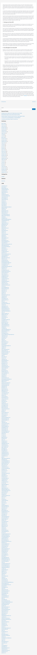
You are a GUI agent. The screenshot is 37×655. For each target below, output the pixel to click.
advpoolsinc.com (4, 486)
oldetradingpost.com (4, 256)
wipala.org (3, 355)
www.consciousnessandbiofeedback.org (7, 582)
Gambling (3, 176)
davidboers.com (4, 520)
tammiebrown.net (4, 438)
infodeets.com (4, 193)
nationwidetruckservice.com (6, 473)
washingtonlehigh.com (5, 569)
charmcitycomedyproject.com (6, 417)
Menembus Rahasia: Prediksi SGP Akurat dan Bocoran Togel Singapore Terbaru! (13, 116)
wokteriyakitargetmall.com (5, 324)
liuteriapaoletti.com (4, 459)
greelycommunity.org (5, 407)
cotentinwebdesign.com (5, 255)
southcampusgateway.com (5, 241)
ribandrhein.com (4, 338)
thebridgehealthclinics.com (5, 511)
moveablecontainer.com (5, 251)
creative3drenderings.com (5, 516)
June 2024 (3, 145)
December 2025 (4, 127)
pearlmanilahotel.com (5, 230)
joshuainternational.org (5, 530)
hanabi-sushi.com (4, 572)
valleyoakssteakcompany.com (6, 490)
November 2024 (4, 140)
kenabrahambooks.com (5, 397)
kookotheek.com (4, 239)
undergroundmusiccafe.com (6, 650)
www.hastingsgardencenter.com (6, 584)
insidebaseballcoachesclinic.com (6, 615)
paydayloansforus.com (5, 210)
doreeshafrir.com (4, 416)
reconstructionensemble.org (6, 468)
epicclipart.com (4, 229)
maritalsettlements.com (5, 452)
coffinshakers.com (4, 422)
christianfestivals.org (5, 444)
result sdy (25, 95)
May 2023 (3, 163)
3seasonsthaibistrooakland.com (6, 345)
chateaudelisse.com (4, 242)
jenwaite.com (3, 626)
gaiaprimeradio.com (4, 437)
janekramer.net (4, 433)
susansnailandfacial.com (5, 531)
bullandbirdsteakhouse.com (5, 558)
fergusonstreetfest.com (5, 610)
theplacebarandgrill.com (5, 484)
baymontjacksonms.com (5, 454)
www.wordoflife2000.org (5, 287)
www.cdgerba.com (4, 599)
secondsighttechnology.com (6, 319)
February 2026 (4, 124)
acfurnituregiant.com (5, 198)
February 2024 (4, 151)
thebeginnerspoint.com (5, 371)
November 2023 (4, 155)
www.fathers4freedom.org (5, 535)
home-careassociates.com (5, 349)
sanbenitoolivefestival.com (5, 366)
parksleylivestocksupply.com (6, 351)
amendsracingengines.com (5, 543)
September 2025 (4, 131)
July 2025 (3, 134)
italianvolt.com (4, 293)
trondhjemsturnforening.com (6, 603)
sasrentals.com (4, 318)
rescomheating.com (4, 645)
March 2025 (3, 137)
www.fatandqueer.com (5, 546)
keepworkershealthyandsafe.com (6, 219)
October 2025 (4, 130)
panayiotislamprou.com (5, 240)
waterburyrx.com (4, 485)
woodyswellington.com (5, 593)
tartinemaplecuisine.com (5, 432)
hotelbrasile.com (4, 247)
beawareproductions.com (5, 418)
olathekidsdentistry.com (5, 307)
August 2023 (3, 159)
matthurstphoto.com (4, 613)
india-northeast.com (4, 273)
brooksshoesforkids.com (5, 505)
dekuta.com (3, 574)
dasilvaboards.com (4, 386)
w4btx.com (3, 312)
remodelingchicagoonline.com (6, 563)
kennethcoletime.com (5, 428)
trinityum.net (3, 588)
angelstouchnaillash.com (5, 313)
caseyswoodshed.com (5, 491)
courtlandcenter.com (5, 479)
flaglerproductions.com (5, 390)
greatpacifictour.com (5, 475)
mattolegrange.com (4, 442)
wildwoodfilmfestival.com (5, 245)
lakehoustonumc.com (5, 525)
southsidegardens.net (5, 587)
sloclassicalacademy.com (5, 385)
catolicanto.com (4, 340)
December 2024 (4, 138)
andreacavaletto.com (5, 350)
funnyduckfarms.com (5, 625)
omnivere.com (4, 200)
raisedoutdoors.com (4, 282)
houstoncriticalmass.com (5, 377)
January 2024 (4, 152)
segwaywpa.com (4, 509)
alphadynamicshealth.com (5, 621)
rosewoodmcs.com (4, 578)
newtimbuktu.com (4, 203)
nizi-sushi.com (4, 434)
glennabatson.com (4, 387)
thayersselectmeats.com (5, 506)
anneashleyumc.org (4, 547)
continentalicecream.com (5, 392)
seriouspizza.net (4, 499)
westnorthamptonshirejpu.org (6, 246)
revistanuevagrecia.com (5, 412)
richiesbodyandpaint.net (5, 189)
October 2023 (4, 156)
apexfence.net (4, 652)
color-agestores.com (5, 354)
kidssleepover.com (4, 208)
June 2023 (3, 162)
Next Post (34, 101)
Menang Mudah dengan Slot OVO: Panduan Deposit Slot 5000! (11, 114)
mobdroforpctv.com (4, 364)
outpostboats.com (4, 359)
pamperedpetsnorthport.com (6, 303)
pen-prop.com (4, 532)
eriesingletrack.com (4, 302)
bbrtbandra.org (4, 226)
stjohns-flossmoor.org (5, 464)
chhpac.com (3, 640)
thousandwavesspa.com (5, 478)
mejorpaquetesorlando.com (5, 309)
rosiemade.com (4, 304)
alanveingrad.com (4, 448)
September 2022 (4, 172)
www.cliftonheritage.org (5, 561)
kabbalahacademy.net (5, 314)
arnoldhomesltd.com (4, 277)
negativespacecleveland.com (6, 458)
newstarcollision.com (5, 317)
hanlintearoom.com (4, 624)
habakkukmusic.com (4, 526)
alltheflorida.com (4, 614)
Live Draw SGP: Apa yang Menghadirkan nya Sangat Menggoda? (11, 117)
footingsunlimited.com (5, 551)
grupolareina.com (4, 252)
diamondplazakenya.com (5, 604)
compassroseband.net (5, 500)
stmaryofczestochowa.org (5, 423)
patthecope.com (4, 496)
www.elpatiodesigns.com (5, 595)
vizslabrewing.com (4, 296)
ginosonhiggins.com (4, 449)
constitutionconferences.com (6, 495)
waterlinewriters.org (4, 512)
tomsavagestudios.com (5, 333)
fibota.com (3, 598)
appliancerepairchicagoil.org (6, 215)
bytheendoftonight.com (5, 360)
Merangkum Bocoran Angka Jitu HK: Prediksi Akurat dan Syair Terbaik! (12, 113)
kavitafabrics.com (4, 469)
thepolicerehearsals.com (5, 380)
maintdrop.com (4, 231)
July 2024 (3, 144)
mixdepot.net (3, 577)
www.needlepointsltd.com (5, 557)
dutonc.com (3, 439)
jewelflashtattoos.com (5, 224)
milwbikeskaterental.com (5, 453)
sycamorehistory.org (5, 579)
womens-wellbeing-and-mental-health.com (8, 334)
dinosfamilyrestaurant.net (5, 261)
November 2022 (4, 169)
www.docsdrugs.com (5, 553)
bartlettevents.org (4, 250)
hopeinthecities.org (4, 361)
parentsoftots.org (4, 515)
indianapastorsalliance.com (5, 489)
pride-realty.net (4, 620)
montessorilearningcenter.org (6, 609)
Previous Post (3, 101)
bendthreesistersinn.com (5, 463)
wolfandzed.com (4, 573)
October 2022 (4, 170)
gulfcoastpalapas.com (5, 510)
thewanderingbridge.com (5, 426)
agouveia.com (4, 636)
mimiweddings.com (4, 646)
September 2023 (4, 158)
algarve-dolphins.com (5, 447)
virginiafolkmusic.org (4, 335)
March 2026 (3, 123)
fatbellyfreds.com (4, 594)
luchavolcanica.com (4, 470)
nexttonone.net (4, 527)
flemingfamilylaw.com (5, 631)
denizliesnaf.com (4, 494)
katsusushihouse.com (5, 406)
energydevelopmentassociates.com (7, 266)
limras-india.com (4, 187)
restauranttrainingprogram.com (6, 329)
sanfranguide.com (4, 374)
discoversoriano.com (5, 370)
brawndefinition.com (4, 391)
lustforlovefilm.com (4, 401)
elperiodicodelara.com (5, 188)
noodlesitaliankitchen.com (5, 220)
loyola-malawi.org (4, 356)
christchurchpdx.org (4, 396)
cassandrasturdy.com (5, 365)
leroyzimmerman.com (5, 629)
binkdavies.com (4, 395)
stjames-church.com (5, 413)
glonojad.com (3, 411)
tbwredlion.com (4, 605)
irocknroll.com (4, 286)
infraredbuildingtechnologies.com (6, 262)
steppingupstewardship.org (5, 567)
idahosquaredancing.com (5, 288)
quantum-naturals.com (5, 608)
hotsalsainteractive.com (5, 194)
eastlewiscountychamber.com (6, 382)
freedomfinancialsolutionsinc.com (6, 541)
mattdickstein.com (4, 522)
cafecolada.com (4, 369)
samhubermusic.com (5, 651)
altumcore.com (4, 501)
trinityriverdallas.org (4, 343)
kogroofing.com (4, 235)
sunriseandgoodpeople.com (6, 460)
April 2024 (3, 148)
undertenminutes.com (5, 199)
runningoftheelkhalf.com (5, 537)
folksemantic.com (4, 291)
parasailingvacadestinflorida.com (6, 619)
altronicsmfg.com (4, 204)
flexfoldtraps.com (4, 542)
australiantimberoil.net (5, 260)
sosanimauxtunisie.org (5, 234)
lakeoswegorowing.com (5, 634)
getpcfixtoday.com (4, 225)
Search (3, 107)
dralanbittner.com (4, 297)
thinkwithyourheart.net (5, 283)
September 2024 (4, 141)
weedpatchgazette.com (5, 299)
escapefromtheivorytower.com (6, 271)
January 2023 (4, 166)
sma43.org (3, 562)
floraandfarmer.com (4, 267)
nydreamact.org (4, 221)
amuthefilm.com (4, 400)
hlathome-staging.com (5, 323)
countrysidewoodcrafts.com (6, 214)
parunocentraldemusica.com (6, 600)
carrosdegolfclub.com (5, 265)
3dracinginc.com (4, 376)
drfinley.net (3, 630)
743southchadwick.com (5, 272)
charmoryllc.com (4, 375)
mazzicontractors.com (5, 589)
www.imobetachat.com (5, 521)
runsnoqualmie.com (4, 552)
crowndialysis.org (4, 328)
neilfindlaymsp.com (4, 480)
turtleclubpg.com (4, 474)
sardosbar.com (4, 292)
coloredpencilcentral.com (5, 278)
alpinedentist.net (4, 236)
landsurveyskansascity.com (6, 548)
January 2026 (4, 126)
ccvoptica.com (4, 568)
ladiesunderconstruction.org (6, 257)
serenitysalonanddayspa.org (6, 195)
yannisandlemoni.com (5, 298)
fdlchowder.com (4, 556)
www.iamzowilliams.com (5, 583)
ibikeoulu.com (4, 421)
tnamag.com (3, 504)
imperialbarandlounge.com (5, 281)
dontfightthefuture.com (5, 276)
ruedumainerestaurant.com (5, 408)
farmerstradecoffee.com (5, 517)
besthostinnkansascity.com (5, 647)
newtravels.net (4, 209)
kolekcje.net (3, 339)
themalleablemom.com (5, 427)
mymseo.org (3, 639)
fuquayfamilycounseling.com (6, 635)
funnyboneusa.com (4, 465)
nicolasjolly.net (4, 402)
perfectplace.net (4, 344)
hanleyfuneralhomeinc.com (5, 308)
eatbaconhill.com (4, 205)
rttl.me (2, 644)
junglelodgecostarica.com (5, 443)
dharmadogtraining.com (5, 641)
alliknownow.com (4, 381)
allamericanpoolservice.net (5, 330)
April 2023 (3, 165)
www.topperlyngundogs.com (6, 536)
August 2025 (3, 133)
